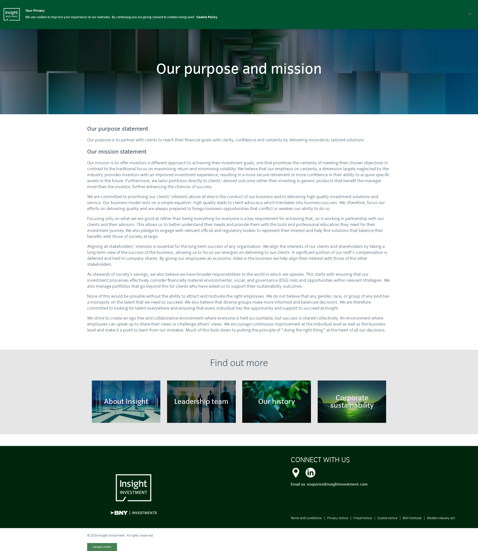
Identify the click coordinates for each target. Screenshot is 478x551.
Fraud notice (363, 518)
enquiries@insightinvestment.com (337, 484)
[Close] (470, 13)
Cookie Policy (206, 17)
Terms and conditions (306, 518)
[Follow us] (310, 472)
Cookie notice (387, 518)
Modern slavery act (441, 518)
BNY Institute (412, 518)
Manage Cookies (102, 547)
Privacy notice (337, 518)
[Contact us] (296, 472)
